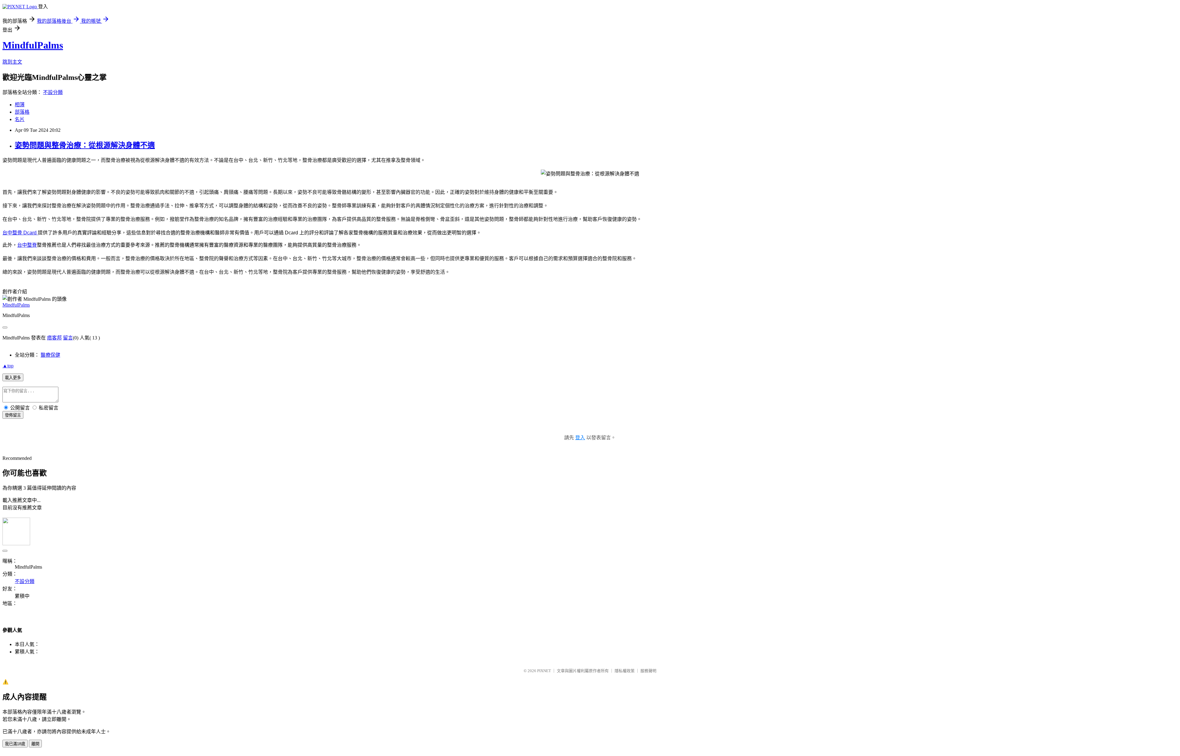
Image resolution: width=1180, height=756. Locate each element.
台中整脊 (27, 245)
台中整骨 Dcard (20, 232)
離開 (35, 744)
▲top (8, 365)
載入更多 (13, 377)
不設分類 (53, 92)
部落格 (22, 112)
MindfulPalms (32, 45)
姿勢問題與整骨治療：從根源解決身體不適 (85, 145)
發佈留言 (13, 415)
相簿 (20, 104)
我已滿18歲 (15, 744)
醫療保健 (50, 355)
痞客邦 (54, 337)
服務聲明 (648, 670)
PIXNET (544, 670)
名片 (20, 119)
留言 (68, 337)
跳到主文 (12, 62)
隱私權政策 (625, 670)
